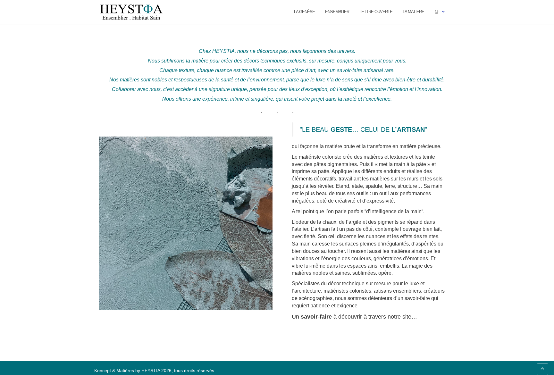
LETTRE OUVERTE (375, 11)
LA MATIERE (413, 11)
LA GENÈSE (304, 11)
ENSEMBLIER (337, 11)
